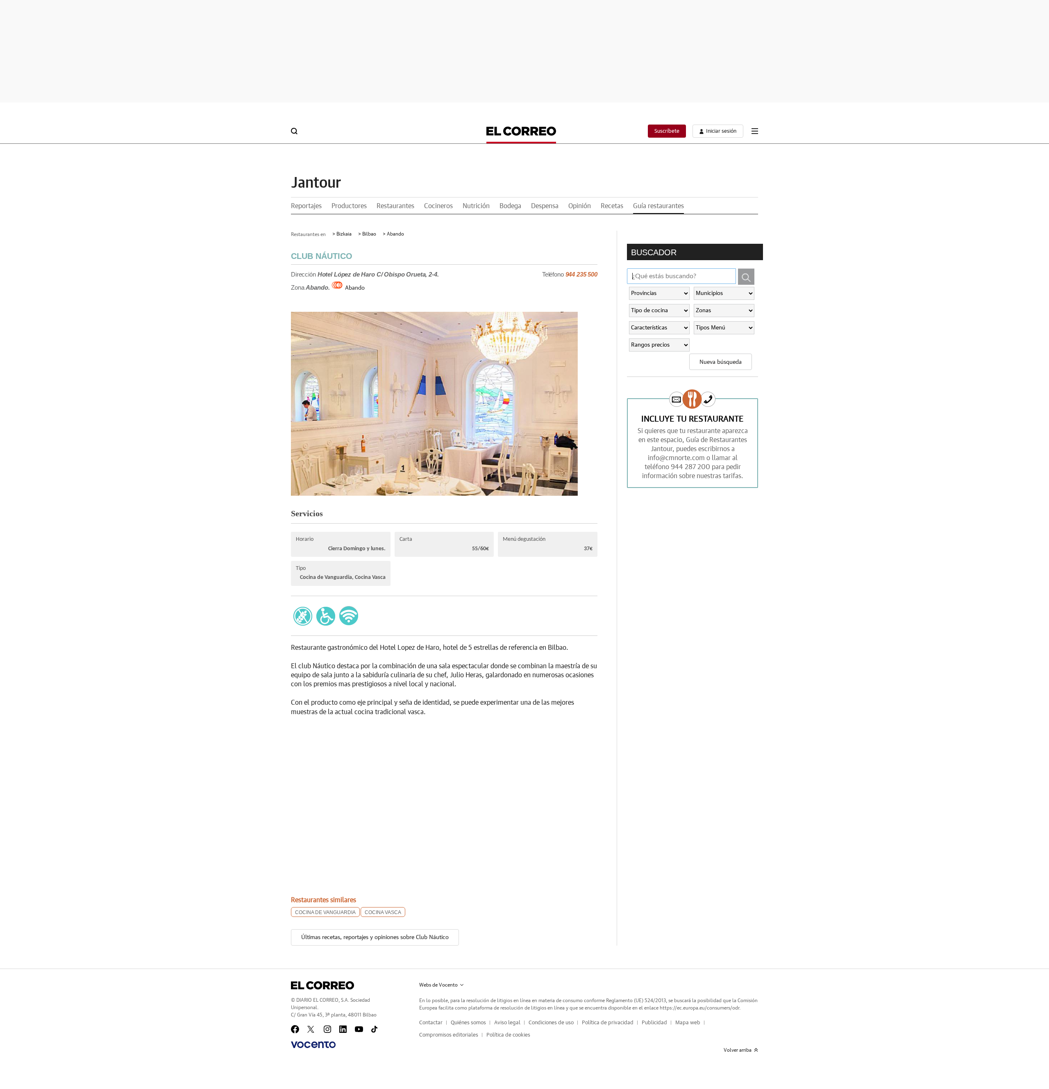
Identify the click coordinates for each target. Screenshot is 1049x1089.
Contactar (431, 1022)
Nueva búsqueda (720, 362)
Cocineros (438, 206)
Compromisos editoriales (448, 1035)
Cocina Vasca (383, 912)
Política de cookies (508, 1035)
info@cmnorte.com (676, 458)
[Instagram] (327, 1029)
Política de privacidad (607, 1022)
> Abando (393, 233)
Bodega (510, 206)
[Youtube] (359, 1029)
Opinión (579, 206)
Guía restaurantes (658, 206)
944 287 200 (690, 467)
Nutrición (476, 206)
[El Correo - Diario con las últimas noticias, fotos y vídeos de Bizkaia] (521, 131)
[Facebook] (295, 1029)
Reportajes (306, 206)
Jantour (316, 183)
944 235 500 (581, 274)
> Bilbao (367, 233)
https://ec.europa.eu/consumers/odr (699, 1007)
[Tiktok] (374, 1029)
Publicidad (654, 1022)
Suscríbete (666, 131)
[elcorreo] (322, 985)
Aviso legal (507, 1022)
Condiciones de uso (551, 1022)
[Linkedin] (343, 1029)
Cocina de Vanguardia (325, 912)
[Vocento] (313, 1044)
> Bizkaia (342, 233)
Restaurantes (395, 206)
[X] (311, 1029)
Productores (349, 206)
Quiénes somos (468, 1022)
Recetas (612, 206)
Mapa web (687, 1022)
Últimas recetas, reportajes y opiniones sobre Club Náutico (375, 937)
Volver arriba (738, 1050)
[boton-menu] (755, 131)
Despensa (545, 206)
